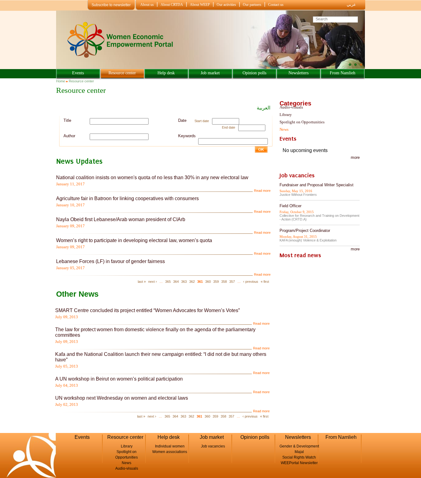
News (284, 129)
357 (232, 281)
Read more (262, 190)
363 (184, 281)
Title (67, 120)
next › (152, 281)
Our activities (226, 4)
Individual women (170, 446)
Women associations (169, 452)
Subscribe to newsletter (111, 5)
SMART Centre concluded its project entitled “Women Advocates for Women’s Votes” (147, 310)
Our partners (252, 4)
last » (142, 281)
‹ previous (250, 281)
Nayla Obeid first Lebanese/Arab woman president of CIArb (120, 219)
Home (60, 81)
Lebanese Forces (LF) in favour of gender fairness (110, 261)
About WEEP (200, 4)
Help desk (166, 73)
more (355, 157)
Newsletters (298, 73)
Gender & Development (299, 446)
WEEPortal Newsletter (299, 463)
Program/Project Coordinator (305, 230)
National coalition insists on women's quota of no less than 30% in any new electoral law (152, 177)
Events (78, 73)
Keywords (187, 136)
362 (192, 281)
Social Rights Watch (299, 457)
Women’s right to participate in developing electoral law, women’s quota (134, 240)
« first (265, 281)
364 (176, 281)
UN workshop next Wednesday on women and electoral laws (121, 398)
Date (182, 120)
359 (216, 281)
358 (224, 281)
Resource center (122, 73)
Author (69, 136)
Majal (299, 452)
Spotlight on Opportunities (302, 122)
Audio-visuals (291, 107)
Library (286, 114)
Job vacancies (213, 446)
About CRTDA (172, 4)
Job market (210, 73)
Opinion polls (254, 73)
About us (147, 4)
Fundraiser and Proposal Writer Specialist (317, 185)
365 (168, 281)
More (355, 249)
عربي (351, 4)
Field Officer (290, 206)
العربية (263, 107)
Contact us (276, 4)
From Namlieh (342, 73)
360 (208, 281)
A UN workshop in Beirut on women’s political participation (119, 378)
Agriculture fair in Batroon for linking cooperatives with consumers (127, 198)
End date (228, 127)
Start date (201, 121)
